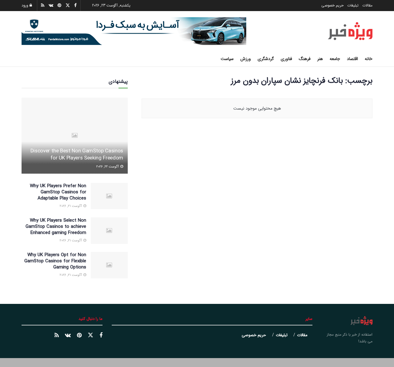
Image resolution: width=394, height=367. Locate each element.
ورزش (245, 58)
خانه (368, 58)
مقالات (367, 5)
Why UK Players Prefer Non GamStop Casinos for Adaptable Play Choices (58, 192)
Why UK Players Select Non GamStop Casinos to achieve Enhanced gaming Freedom (56, 226)
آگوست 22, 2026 (108, 166)
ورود (26, 5)
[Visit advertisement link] (134, 31)
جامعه (335, 58)
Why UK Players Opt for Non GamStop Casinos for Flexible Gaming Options (55, 261)
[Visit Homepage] (350, 31)
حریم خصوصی (332, 5)
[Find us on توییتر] (90, 335)
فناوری (286, 58)
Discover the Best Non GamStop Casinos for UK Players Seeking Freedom (76, 155)
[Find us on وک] (68, 335)
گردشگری (266, 58)
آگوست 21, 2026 (71, 206)
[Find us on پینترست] (79, 335)
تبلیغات (353, 5)
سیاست (227, 58)
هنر (320, 58)
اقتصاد (352, 58)
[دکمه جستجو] (24, 59)
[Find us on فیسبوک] (101, 335)
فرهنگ (305, 58)
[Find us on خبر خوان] (56, 335)
